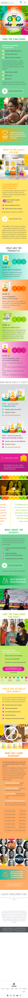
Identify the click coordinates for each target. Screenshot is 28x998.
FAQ (20, 988)
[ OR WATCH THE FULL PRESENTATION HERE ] (13, 571)
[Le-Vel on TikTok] (20, 995)
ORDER (8, 929)
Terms (2, 988)
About (16, 988)
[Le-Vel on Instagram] (14, 995)
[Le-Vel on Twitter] (11, 995)
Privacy (7, 988)
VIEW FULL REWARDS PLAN (14, 884)
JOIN (20, 929)
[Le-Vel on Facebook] (7, 995)
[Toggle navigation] (25, 2)
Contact (12, 988)
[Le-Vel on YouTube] (17, 995)
